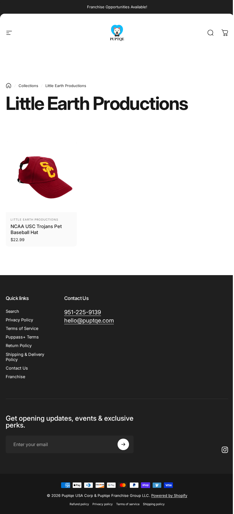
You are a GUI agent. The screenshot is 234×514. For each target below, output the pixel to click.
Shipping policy (154, 504)
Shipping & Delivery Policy (25, 357)
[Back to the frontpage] (8, 85)
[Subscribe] (123, 444)
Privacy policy (102, 504)
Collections (28, 85)
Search (12, 311)
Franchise (15, 376)
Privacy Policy (19, 319)
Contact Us (17, 368)
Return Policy (19, 345)
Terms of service (128, 504)
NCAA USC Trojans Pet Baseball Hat (36, 229)
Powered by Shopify (169, 495)
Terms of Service (22, 328)
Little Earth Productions (34, 219)
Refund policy (79, 504)
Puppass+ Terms (22, 337)
